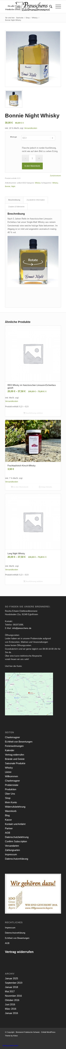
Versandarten (12, 845)
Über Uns (10, 793)
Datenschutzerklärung (16, 858)
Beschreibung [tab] (14, 200)
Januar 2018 (11, 987)
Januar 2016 (11, 1013)
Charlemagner (12, 737)
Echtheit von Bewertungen (18, 741)
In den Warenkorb (32, 166)
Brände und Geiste (15, 759)
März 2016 (10, 1008)
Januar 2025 (11, 978)
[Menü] (56, 6)
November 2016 (13, 995)
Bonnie (7, 186)
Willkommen (11, 776)
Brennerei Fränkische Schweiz (28, 1032)
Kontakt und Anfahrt (15, 824)
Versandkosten (30, 128)
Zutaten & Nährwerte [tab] (16, 207)
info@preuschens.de (21, 628)
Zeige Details (46, 487)
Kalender (9, 750)
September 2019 (13, 982)
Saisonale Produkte (15, 763)
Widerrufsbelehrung (15, 806)
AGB (7, 832)
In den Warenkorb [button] (20, 487)
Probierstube (11, 785)
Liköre (8, 772)
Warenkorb (10, 811)
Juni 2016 (10, 1004)
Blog (7, 815)
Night (13, 186)
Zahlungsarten (12, 850)
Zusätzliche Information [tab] (36, 200)
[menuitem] (49, 6)
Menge (13, 137)
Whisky (38, 183)
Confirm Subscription (16, 841)
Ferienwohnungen (14, 746)
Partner (9, 828)
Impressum (11, 854)
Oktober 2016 (12, 1000)
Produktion (10, 789)
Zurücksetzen (55, 176)
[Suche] (49, 6)
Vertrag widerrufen (14, 754)
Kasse (8, 819)
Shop (7, 798)
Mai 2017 (10, 991)
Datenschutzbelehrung (17, 837)
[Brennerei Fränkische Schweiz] (27, 6)
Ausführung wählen (34, 413)
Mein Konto (11, 802)
